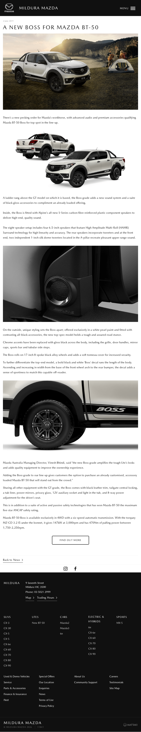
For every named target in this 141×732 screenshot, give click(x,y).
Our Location (46, 682)
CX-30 (7, 628)
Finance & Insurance (15, 694)
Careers (113, 676)
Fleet (6, 700)
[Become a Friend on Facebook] (75, 568)
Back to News (11, 560)
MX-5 (119, 622)
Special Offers (47, 676)
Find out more (71, 540)
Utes (35, 616)
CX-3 (6, 622)
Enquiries (44, 688)
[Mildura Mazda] (10, 8)
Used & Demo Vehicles (17, 676)
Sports (121, 616)
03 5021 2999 (42, 591)
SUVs (7, 616)
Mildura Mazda (38, 8)
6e (61, 633)
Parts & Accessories (15, 688)
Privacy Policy (46, 705)
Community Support (85, 682)
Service (8, 682)
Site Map (114, 688)
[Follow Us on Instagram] (65, 568)
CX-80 (7, 660)
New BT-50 (38, 622)
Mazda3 (64, 628)
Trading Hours (45, 597)
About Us (79, 676)
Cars (63, 616)
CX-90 (7, 665)
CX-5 (6, 633)
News (42, 694)
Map (28, 597)
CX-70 (7, 654)
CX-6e (7, 644)
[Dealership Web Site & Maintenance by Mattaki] (130, 725)
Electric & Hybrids (96, 619)
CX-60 (7, 649)
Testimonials (116, 682)
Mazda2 (64, 622)
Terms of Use (46, 700)
